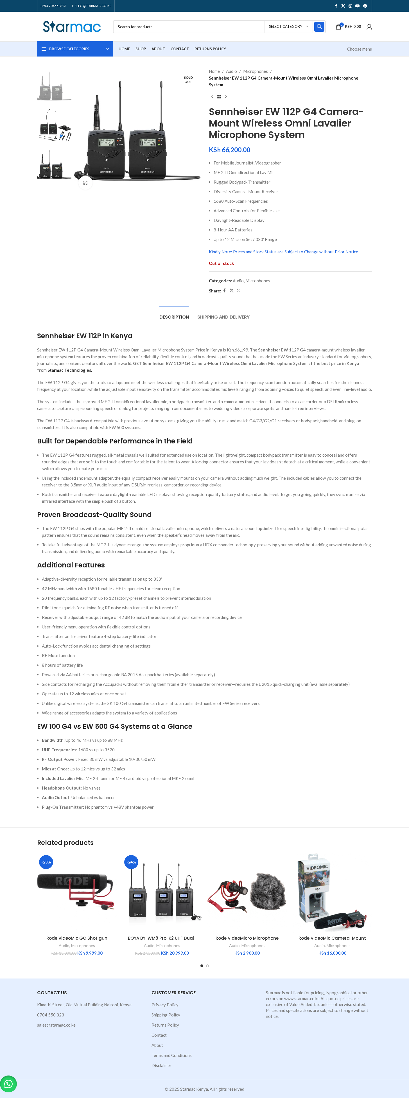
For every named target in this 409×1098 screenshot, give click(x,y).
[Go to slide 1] (201, 965)
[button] (8, 1084)
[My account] (369, 26)
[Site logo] (72, 25)
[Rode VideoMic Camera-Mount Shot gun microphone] (332, 893)
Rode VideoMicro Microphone (247, 938)
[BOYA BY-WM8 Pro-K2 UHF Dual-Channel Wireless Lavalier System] (162, 893)
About (157, 1045)
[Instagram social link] (350, 6)
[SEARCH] (319, 27)
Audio (231, 71)
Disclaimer (161, 1065)
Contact (159, 1035)
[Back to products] (219, 97)
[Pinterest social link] (365, 6)
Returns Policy (165, 1024)
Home (214, 71)
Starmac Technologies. (70, 370)
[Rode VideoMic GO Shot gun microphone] (77, 893)
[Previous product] (212, 97)
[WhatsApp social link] (238, 290)
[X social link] (343, 6)
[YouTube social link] (357, 6)
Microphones (255, 71)
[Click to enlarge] (85, 183)
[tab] (174, 314)
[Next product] (225, 97)
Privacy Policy (165, 1004)
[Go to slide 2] (207, 965)
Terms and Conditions (172, 1055)
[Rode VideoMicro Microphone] (247, 893)
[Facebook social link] (336, 6)
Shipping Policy (166, 1014)
